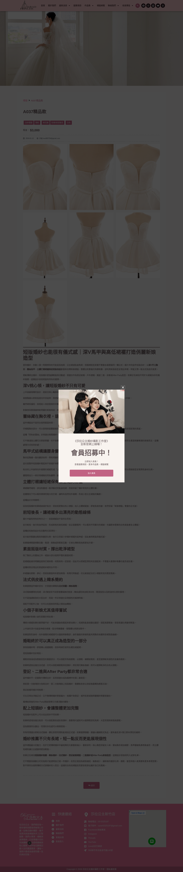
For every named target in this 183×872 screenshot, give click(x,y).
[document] (91, 436)
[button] (122, 387)
